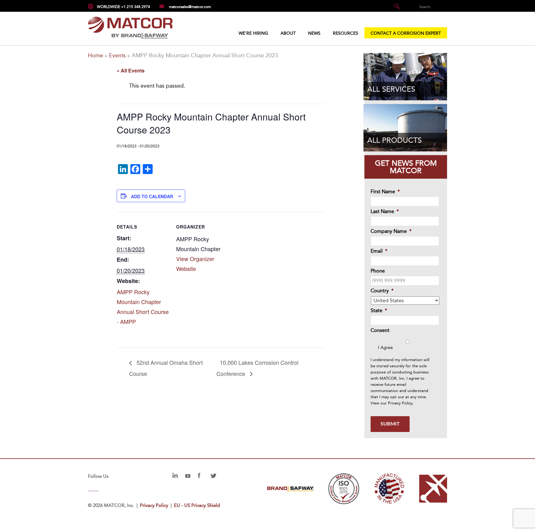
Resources (345, 33)
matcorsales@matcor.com (190, 7)
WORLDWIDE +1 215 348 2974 (123, 7)
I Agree (385, 347)
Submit (390, 423)
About (288, 33)
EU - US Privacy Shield (197, 505)
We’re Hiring (253, 33)
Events (117, 55)
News (314, 33)
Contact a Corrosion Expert (406, 33)
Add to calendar (152, 196)
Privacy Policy (400, 403)
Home (95, 55)
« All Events (131, 70)
